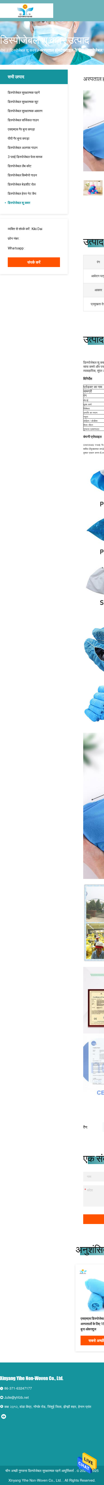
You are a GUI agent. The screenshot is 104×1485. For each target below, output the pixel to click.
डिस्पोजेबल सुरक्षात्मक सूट (23, 102)
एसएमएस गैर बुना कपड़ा (21, 129)
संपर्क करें (33, 262)
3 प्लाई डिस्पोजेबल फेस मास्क (25, 157)
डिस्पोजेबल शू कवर (23, 50)
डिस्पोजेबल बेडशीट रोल (22, 184)
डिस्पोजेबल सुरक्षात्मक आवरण (25, 111)
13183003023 (31, 238)
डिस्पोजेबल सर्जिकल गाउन (23, 120)
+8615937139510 (39, 248)
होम (2, 50)
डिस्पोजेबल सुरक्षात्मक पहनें (24, 92)
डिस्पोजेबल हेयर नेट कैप (22, 194)
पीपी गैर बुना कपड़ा (18, 138)
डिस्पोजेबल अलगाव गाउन (22, 148)
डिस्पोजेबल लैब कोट (19, 166)
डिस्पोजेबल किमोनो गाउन (22, 175)
